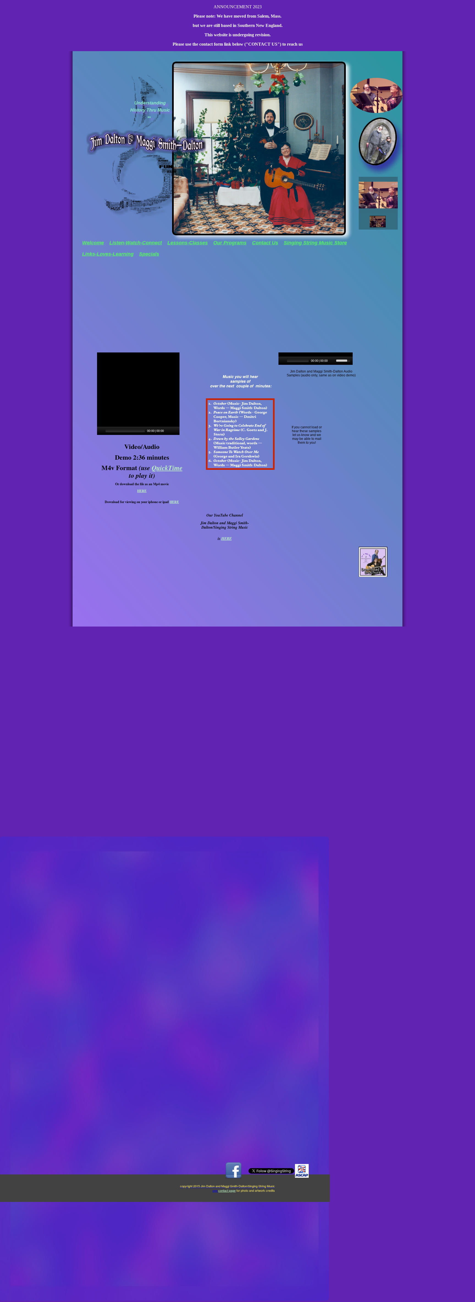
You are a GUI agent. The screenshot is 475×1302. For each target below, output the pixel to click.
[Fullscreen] (176, 431)
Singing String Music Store (315, 242)
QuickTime (167, 467)
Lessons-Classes (187, 242)
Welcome (93, 242)
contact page (227, 1190)
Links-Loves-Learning (108, 254)
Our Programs (230, 242)
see (215, 1190)
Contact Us (265, 242)
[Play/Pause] (282, 360)
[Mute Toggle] (332, 360)
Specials (149, 254)
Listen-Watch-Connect (135, 242)
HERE (142, 491)
